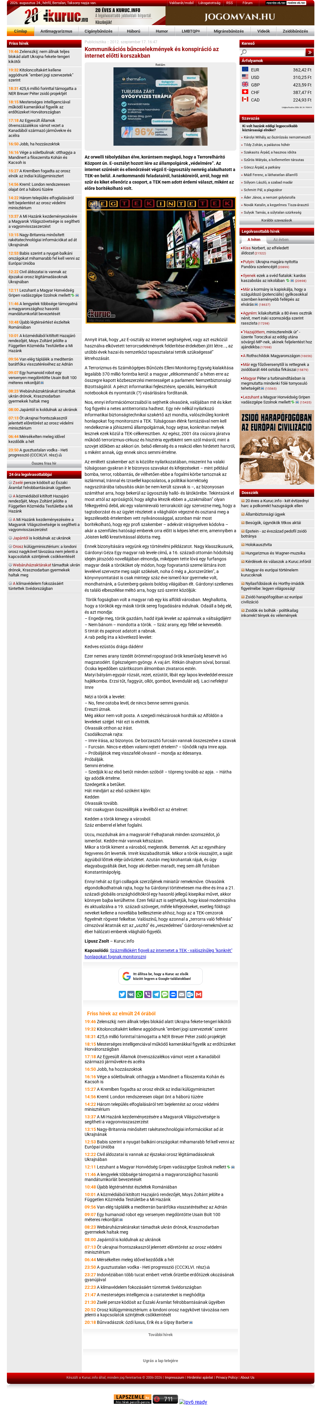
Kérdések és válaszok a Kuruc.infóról (278, 561)
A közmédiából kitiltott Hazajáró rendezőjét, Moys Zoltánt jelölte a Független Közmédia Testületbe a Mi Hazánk (41, 343)
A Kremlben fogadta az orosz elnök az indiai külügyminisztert (39, 173)
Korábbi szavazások (276, 220)
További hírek (160, 1334)
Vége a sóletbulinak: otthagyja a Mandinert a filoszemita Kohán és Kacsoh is (42, 157)
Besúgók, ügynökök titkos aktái (273, 522)
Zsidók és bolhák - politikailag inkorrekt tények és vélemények (269, 613)
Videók (263, 31)
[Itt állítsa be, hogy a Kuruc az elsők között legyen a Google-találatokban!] (160, 983)
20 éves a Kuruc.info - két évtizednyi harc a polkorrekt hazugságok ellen (275, 503)
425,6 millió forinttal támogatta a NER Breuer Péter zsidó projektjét (42, 91)
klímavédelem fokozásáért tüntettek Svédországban (35, 586)
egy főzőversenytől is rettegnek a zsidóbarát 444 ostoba (275, 367)
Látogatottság (209, 3)
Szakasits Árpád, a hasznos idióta (268, 152)
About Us (247, 1378)
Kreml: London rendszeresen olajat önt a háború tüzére (39, 187)
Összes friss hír (44, 463)
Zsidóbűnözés (295, 31)
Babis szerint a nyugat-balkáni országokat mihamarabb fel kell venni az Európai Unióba (44, 258)
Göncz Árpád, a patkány (260, 167)
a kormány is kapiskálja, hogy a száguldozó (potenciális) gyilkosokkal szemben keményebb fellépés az (274, 297)
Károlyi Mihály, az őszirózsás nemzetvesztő (276, 137)
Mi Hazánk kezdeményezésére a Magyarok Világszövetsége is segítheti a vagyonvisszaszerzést (44, 524)
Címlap (20, 31)
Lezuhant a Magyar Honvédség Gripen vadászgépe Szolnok (41, 293)
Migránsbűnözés (229, 31)
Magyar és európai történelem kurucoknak (269, 572)
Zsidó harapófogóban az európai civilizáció (272, 599)
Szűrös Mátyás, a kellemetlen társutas (272, 160)
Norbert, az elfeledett (265, 250)
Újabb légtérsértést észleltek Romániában (39, 325)
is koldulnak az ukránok (42, 538)
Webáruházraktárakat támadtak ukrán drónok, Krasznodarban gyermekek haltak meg (42, 396)
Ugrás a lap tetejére (160, 1360)
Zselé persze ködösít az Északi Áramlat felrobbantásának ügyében (161, 1302)
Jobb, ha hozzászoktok (34, 144)
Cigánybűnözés (99, 31)
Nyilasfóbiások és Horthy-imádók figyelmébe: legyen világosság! (272, 586)
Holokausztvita (258, 544)
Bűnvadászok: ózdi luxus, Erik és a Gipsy (143, 1322)
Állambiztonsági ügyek (265, 514)
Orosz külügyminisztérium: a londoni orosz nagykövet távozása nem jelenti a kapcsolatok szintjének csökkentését (157, 1312)
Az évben (281, 239)
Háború (133, 31)
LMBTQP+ (191, 31)
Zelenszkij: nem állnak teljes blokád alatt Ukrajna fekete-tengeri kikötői (39, 56)
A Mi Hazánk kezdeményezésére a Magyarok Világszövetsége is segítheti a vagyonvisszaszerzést (44, 221)
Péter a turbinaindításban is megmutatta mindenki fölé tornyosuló (274, 383)
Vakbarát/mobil (181, 3)
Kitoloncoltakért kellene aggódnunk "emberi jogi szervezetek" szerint (40, 75)
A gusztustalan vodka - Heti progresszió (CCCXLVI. (38, 452)
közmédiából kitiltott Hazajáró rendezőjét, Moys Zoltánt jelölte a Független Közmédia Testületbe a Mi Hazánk (40, 503)
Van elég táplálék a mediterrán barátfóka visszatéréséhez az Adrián (40, 362)
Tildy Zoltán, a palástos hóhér (265, 145)
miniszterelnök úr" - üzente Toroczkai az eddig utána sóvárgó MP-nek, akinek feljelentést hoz (276, 339)
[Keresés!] (310, 52)
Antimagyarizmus (56, 31)
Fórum (248, 3)
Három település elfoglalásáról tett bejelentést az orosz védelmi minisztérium (41, 202)
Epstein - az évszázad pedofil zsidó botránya (274, 534)
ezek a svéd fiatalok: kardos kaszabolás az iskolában (273, 278)
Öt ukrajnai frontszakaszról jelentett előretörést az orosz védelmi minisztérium (40, 423)
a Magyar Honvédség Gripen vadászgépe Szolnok (276, 399)
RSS (229, 3)
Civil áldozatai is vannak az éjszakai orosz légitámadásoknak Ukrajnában (38, 276)
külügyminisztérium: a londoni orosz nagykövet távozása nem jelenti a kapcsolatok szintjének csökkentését (43, 551)
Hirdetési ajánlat (200, 1378)
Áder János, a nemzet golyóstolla (268, 197)
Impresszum (174, 1378)
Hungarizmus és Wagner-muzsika (275, 553)
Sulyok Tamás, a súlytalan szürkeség (271, 213)
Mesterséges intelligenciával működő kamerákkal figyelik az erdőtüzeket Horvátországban (39, 107)
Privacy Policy (227, 1378)
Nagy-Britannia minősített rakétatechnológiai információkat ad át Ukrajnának (42, 239)
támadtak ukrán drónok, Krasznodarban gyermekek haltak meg (44, 570)
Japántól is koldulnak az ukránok (42, 409)
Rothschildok (277, 355)
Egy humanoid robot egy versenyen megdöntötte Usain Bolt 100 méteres (42, 377)
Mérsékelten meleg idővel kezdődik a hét (36, 439)
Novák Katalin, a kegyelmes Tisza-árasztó (275, 205)
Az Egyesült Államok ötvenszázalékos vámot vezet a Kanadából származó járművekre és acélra (39, 128)
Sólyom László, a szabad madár (267, 182)
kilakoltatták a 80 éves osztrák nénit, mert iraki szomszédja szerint (276, 318)
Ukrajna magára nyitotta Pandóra (269, 264)
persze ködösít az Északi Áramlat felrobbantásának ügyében (39, 485)
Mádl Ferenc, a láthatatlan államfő (269, 175)
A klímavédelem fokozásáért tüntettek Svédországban (149, 1287)
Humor (162, 31)
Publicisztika (95, 42)
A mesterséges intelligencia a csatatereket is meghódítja (151, 1294)
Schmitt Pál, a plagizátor (261, 190)
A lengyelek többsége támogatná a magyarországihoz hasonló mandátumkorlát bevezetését (42, 308)
